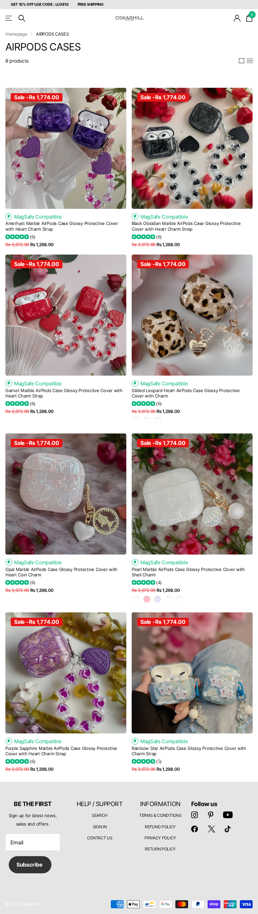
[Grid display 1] (241, 60)
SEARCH (100, 815)
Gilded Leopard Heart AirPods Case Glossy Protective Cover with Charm (186, 393)
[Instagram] (194, 814)
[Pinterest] (210, 814)
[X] (211, 829)
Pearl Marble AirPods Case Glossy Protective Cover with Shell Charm (188, 572)
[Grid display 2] (250, 60)
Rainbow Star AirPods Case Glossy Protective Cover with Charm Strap (189, 751)
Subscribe (30, 864)
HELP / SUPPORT (100, 803)
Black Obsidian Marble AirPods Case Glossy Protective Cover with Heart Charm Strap (186, 226)
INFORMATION (160, 803)
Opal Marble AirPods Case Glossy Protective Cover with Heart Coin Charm (61, 572)
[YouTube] (228, 814)
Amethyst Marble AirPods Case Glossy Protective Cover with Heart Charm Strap (61, 226)
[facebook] (194, 829)
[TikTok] (228, 829)
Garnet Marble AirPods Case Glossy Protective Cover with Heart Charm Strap (64, 393)
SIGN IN (100, 826)
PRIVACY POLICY (160, 837)
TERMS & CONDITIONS (160, 815)
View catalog (9, 18)
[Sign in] (237, 18)
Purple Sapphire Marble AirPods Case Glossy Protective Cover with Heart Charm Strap (61, 751)
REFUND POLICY (160, 826)
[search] (21, 18)
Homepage (16, 34)
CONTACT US (100, 837)
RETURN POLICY (160, 848)
